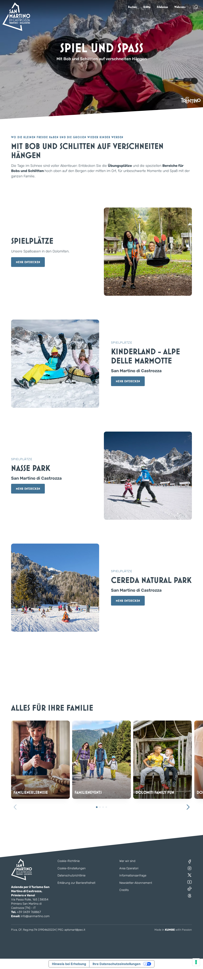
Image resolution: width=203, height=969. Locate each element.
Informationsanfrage (132, 875)
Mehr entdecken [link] (28, 262)
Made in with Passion (173, 929)
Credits (124, 890)
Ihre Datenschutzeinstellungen (117, 964)
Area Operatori (128, 868)
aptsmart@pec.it (74, 929)
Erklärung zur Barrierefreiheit (76, 883)
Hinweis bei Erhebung (69, 964)
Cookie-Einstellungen (71, 868)
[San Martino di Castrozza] (16, 16)
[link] (132, 7)
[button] (196, 7)
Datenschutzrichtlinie (71, 875)
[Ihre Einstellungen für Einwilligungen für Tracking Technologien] (196, 962)
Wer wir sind (127, 861)
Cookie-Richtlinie (68, 861)
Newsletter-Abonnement (135, 883)
